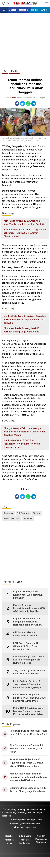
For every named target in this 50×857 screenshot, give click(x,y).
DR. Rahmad (23, 513)
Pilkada (37, 513)
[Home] (4, 10)
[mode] (8, 3)
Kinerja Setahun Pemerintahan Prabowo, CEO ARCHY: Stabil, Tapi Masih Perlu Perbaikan (29, 608)
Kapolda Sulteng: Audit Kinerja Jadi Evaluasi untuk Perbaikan (27, 594)
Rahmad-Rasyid (11, 518)
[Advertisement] (25, 40)
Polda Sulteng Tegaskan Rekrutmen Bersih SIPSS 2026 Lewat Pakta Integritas (29, 697)
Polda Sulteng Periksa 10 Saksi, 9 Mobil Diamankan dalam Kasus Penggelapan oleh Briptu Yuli (27, 684)
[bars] (45, 3)
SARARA (28, 518)
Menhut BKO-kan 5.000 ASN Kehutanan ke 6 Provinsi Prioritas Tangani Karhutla (21, 443)
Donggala (8, 513)
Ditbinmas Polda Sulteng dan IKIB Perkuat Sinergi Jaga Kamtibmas (21, 330)
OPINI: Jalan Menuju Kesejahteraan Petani (25, 634)
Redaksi (12, 98)
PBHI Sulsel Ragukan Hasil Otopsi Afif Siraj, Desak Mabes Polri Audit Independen (27, 646)
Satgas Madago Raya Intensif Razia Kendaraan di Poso (29, 672)
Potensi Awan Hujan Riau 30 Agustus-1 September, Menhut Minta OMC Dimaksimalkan (24, 233)
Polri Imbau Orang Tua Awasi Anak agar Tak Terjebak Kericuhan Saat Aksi (24, 222)
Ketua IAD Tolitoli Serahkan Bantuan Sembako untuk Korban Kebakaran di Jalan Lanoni (28, 711)
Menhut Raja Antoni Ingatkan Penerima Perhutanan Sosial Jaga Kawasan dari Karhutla (24, 319)
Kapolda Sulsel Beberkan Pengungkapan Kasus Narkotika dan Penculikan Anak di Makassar (27, 621)
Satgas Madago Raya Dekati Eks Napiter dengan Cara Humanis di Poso (28, 659)
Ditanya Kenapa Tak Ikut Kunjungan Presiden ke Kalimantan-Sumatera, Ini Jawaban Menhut (24, 431)
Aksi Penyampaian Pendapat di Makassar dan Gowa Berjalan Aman (26, 748)
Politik (14, 71)
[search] (3, 3)
